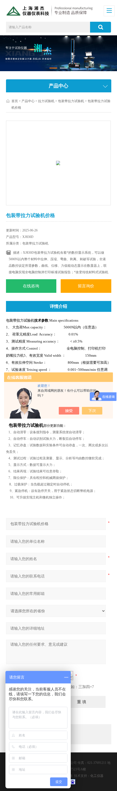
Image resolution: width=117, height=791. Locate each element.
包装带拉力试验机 (71, 101)
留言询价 (86, 286)
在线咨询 (31, 286)
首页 (14, 101)
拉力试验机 (46, 101)
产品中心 (28, 101)
